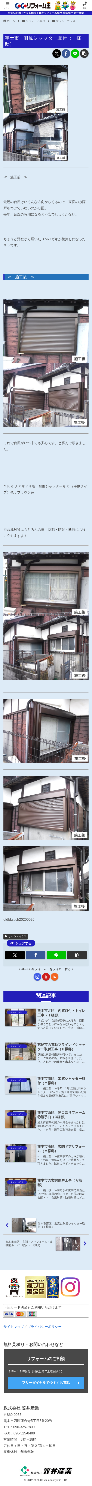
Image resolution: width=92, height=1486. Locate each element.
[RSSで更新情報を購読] (54, 977)
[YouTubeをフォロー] (46, 977)
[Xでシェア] (56, 53)
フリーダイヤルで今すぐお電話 (46, 1382)
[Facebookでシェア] (66, 53)
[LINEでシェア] (75, 53)
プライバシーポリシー (44, 1327)
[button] (84, 53)
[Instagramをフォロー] (37, 977)
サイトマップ (13, 1327)
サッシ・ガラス (17, 936)
